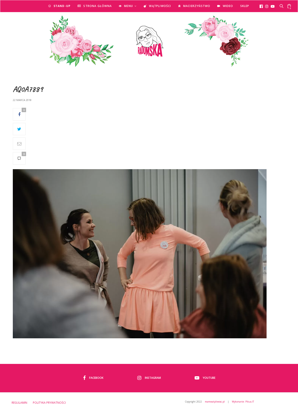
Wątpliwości (160, 6)
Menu (128, 6)
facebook (96, 378)
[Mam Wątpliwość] (149, 41)
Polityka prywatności (49, 403)
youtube (209, 378)
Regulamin (19, 403)
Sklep (244, 6)
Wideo (228, 6)
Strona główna (97, 6)
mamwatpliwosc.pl (215, 401)
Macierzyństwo (196, 6)
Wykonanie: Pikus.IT (243, 401)
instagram (153, 378)
